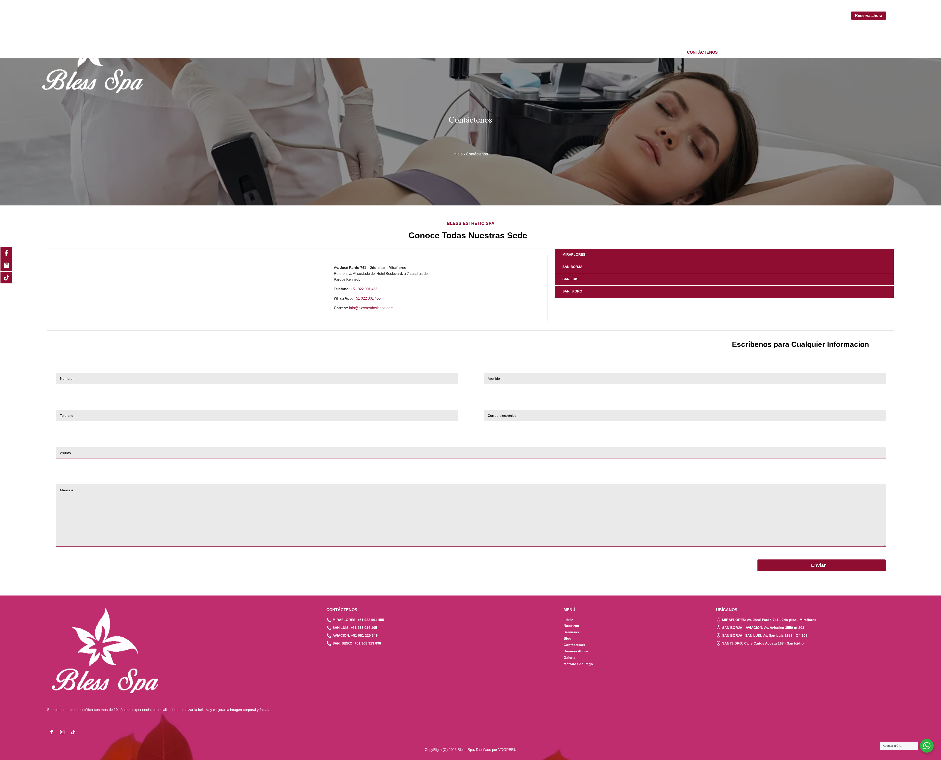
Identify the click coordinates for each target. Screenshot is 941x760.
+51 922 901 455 (364, 289)
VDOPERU (507, 749)
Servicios (595, 52)
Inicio (545, 52)
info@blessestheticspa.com (371, 308)
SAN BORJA (572, 267)
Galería (656, 52)
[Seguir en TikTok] (73, 732)
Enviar (818, 565)
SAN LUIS (570, 279)
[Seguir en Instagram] (62, 732)
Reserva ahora (868, 15)
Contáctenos (702, 52)
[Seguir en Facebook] (51, 732)
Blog (675, 52)
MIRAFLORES (573, 254)
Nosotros (567, 52)
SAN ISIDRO (572, 291)
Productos (629, 52)
